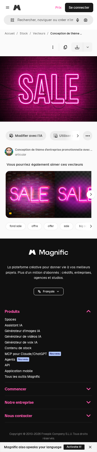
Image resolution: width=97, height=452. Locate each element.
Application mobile (19, 371)
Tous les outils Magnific (22, 376)
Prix (58, 7)
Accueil (10, 33)
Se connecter (79, 7)
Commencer (15, 388)
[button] (49, 291)
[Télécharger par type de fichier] (87, 47)
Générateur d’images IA (22, 331)
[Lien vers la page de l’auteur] (9, 152)
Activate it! (74, 447)
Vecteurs (39, 33)
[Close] (90, 447)
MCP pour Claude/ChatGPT (32, 354)
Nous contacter (18, 415)
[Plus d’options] (52, 47)
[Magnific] (48, 253)
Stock (24, 33)
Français (48, 291)
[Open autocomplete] (10, 20)
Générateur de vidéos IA (23, 336)
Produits (12, 311)
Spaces (10, 319)
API (7, 365)
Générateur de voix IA (21, 342)
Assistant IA (13, 325)
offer (51, 226)
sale (66, 226)
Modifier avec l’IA (28, 136)
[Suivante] (77, 135)
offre (35, 226)
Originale (31, 62)
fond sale (16, 226)
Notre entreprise (19, 402)
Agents (16, 359)
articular (20, 155)
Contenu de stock (18, 348)
